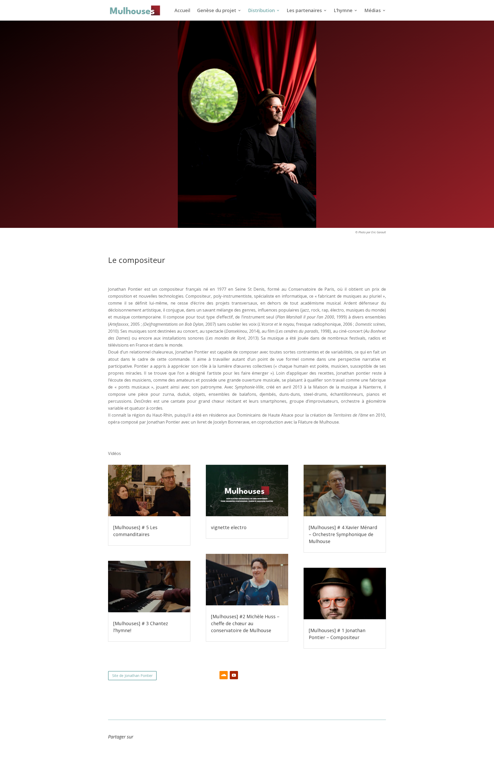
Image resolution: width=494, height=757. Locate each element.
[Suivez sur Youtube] (234, 675)
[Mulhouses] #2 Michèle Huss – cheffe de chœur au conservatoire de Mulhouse (245, 623)
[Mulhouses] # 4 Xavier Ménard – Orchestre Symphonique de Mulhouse (343, 534)
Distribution (261, 10)
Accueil (182, 10)
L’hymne (343, 10)
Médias (372, 10)
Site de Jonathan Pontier (132, 675)
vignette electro (228, 527)
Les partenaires (304, 10)
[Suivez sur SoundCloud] (223, 675)
